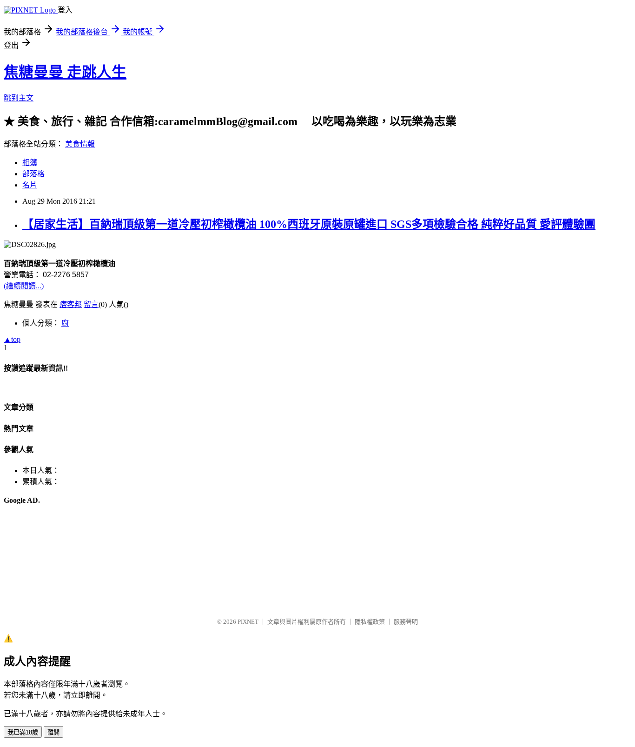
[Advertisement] (50, 561)
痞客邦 (71, 304)
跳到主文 (18, 98)
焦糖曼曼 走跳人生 (65, 72)
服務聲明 (406, 621)
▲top (12, 339)
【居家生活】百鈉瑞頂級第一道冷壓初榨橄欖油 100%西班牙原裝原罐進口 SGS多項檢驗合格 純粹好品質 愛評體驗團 (308, 224)
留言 (91, 304)
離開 (53, 732)
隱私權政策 (370, 621)
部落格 (33, 174)
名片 (29, 185)
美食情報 (80, 144)
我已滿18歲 (22, 732)
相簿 (29, 163)
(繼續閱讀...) (24, 286)
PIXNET (248, 621)
